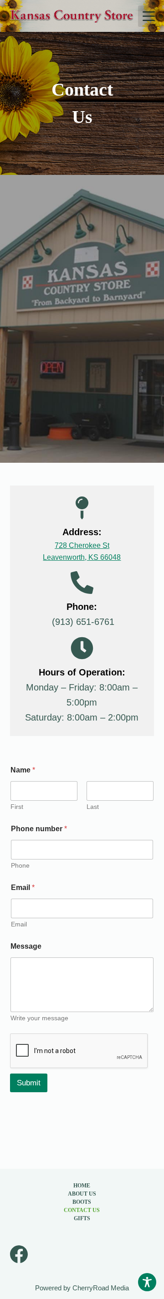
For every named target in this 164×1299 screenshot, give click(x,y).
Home (81, 1185)
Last (93, 806)
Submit (29, 1083)
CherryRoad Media (100, 1288)
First (16, 806)
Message (25, 946)
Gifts (82, 1218)
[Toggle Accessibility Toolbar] (147, 1282)
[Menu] (148, 16)
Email (23, 887)
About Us (82, 1194)
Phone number (39, 829)
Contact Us (82, 1210)
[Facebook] (19, 1254)
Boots (81, 1202)
